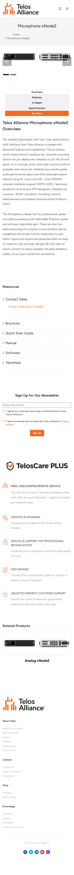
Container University (13, 827)
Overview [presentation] (37, 92)
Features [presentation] (37, 97)
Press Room (8, 776)
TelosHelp (8, 814)
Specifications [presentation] (37, 108)
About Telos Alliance (13, 728)
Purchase (7, 792)
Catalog (7, 818)
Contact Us (8, 767)
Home (16, 34)
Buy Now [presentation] (37, 113)
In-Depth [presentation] (37, 102)
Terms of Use (9, 750)
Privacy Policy (9, 746)
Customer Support (12, 771)
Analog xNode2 (37, 661)
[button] (7, 61)
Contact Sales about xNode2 (26, 306)
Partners (7, 741)
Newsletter (8, 822)
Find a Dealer (9, 797)
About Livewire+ (11, 732)
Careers (6, 737)
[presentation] (6, 650)
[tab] (37, 92)
